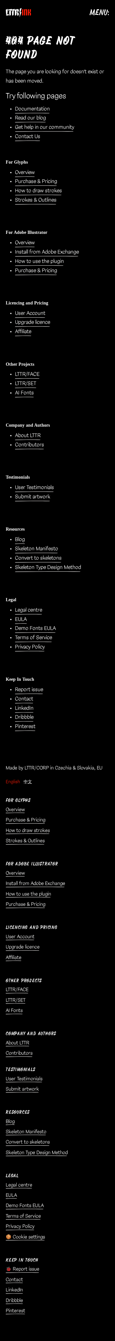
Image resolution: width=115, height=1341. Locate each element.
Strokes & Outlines (36, 200)
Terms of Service (33, 637)
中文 (28, 782)
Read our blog (30, 117)
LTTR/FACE (27, 374)
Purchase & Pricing (36, 181)
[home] (19, 12)
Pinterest (25, 726)
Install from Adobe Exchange (47, 252)
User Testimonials (34, 487)
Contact (24, 698)
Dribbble (24, 717)
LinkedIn (24, 708)
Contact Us (27, 136)
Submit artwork (32, 496)
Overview (25, 172)
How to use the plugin (39, 261)
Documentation (32, 109)
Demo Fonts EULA (35, 628)
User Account (30, 313)
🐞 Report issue (22, 1269)
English (13, 782)
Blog (20, 539)
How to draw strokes (38, 190)
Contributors (29, 444)
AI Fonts (24, 392)
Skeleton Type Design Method (48, 567)
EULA (21, 619)
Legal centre (28, 610)
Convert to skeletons (38, 558)
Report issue (29, 689)
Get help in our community (44, 127)
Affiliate (23, 331)
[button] (70, 12)
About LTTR (28, 435)
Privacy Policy (30, 647)
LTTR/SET (25, 383)
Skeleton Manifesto (36, 548)
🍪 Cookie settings (25, 1237)
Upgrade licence (32, 322)
